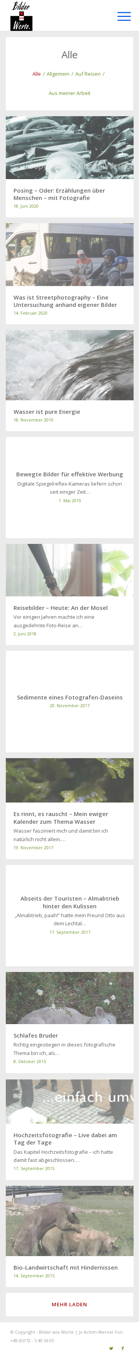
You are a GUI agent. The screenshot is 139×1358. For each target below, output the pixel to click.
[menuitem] (118, 16)
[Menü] (118, 16)
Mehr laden (69, 1304)
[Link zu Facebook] (123, 1348)
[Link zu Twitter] (111, 1348)
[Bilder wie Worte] (57, 15)
